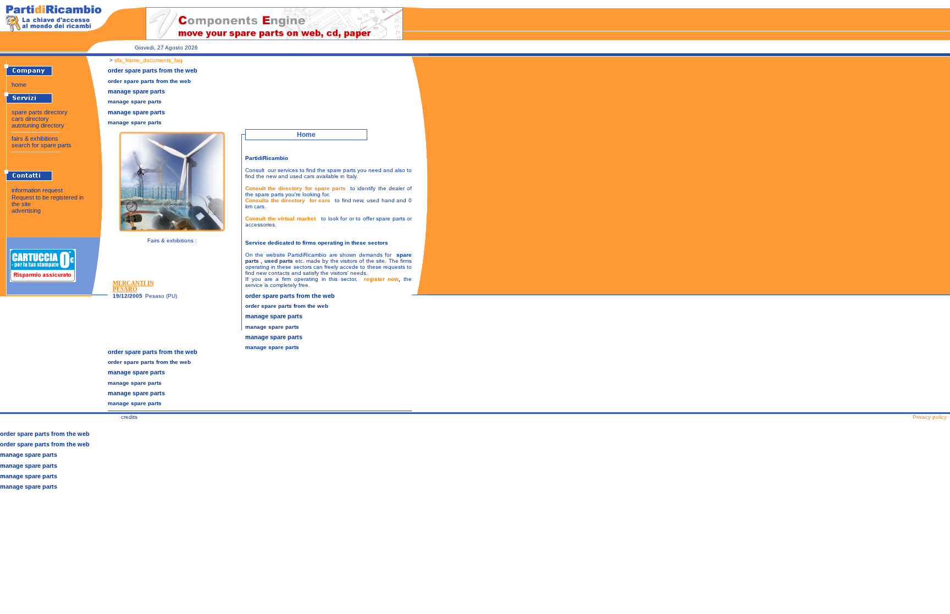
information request (37, 190)
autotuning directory (38, 125)
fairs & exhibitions (35, 138)
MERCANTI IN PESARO (133, 285)
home (19, 84)
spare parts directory (40, 112)
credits (129, 417)
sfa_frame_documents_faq (148, 60)
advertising (26, 210)
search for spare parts (41, 145)
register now (381, 279)
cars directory (30, 118)
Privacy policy (930, 417)
